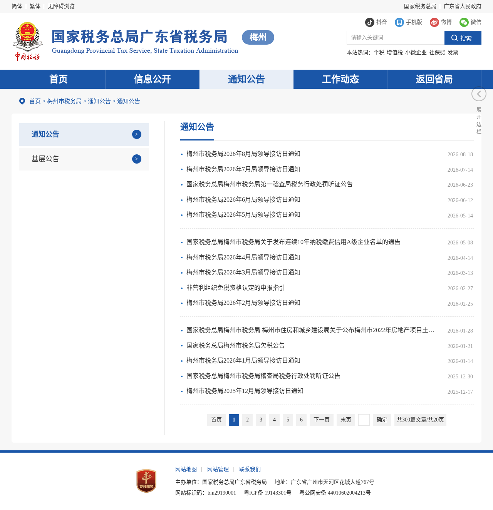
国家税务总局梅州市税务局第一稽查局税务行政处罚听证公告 (269, 184)
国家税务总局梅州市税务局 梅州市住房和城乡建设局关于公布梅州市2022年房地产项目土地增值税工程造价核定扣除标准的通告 (312, 330)
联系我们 (250, 469)
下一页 (322, 420)
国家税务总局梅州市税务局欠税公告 (235, 345)
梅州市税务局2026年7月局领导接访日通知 (243, 169)
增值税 (395, 52)
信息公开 (152, 79)
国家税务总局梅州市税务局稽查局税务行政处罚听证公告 (263, 376)
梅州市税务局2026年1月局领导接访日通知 (243, 360)
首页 (58, 79)
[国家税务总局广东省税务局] (125, 40)
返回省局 (434, 79)
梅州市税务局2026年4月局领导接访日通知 (243, 257)
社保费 (437, 52)
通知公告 (246, 79)
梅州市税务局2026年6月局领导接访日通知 (243, 199)
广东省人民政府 (462, 6)
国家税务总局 (420, 6)
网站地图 (186, 469)
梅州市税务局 (64, 101)
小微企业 (416, 52)
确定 (382, 420)
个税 (379, 52)
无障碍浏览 (61, 6)
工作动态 (340, 79)
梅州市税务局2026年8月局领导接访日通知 (243, 153)
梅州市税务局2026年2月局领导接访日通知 (243, 302)
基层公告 (45, 159)
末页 (345, 420)
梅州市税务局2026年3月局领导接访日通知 (243, 272)
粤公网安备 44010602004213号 (335, 493)
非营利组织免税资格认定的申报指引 (235, 287)
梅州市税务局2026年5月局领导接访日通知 (243, 214)
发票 (453, 52)
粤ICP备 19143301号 (268, 493)
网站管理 (218, 469)
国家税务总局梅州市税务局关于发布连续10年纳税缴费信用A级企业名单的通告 (293, 242)
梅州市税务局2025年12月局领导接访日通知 (245, 391)
